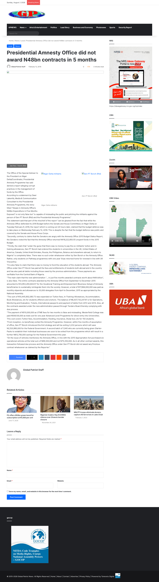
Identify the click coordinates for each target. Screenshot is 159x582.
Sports (112, 27)
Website (60, 481)
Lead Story (64, 27)
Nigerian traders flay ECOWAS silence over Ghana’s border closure (53, 417)
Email (10, 481)
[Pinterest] (53, 357)
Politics (54, 27)
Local (23, 41)
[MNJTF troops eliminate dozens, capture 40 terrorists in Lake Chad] (89, 403)
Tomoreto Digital (107, 576)
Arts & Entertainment (38, 27)
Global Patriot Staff (18, 67)
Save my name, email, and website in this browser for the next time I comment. (40, 491)
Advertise (74, 576)
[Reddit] (59, 357)
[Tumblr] (47, 357)
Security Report (125, 27)
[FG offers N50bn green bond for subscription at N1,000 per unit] (22, 404)
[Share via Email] (70, 357)
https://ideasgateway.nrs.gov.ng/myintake (125, 106)
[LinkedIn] (41, 357)
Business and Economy (83, 27)
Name (10, 470)
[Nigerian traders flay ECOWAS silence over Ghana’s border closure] (55, 404)
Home (11, 41)
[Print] (76, 357)
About (59, 576)
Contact (66, 576)
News (22, 27)
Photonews (101, 27)
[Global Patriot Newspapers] (26, 14)
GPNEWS (12, 27)
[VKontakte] (64, 357)
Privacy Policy (85, 576)
